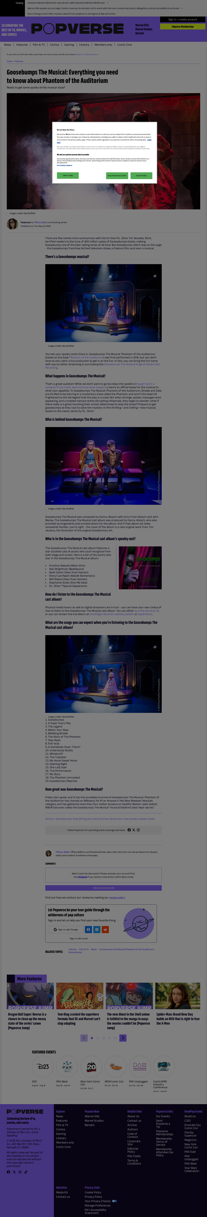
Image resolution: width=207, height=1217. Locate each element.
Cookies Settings (68, 175)
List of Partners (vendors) (64, 165)
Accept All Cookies (141, 176)
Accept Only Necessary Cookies (117, 176)
